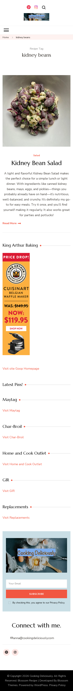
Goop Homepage (27, 369)
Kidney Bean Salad (36, 163)
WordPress (41, 685)
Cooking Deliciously (41, 676)
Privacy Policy (57, 685)
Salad (36, 155)
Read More (10, 223)
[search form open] (44, 7)
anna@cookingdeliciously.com (33, 638)
